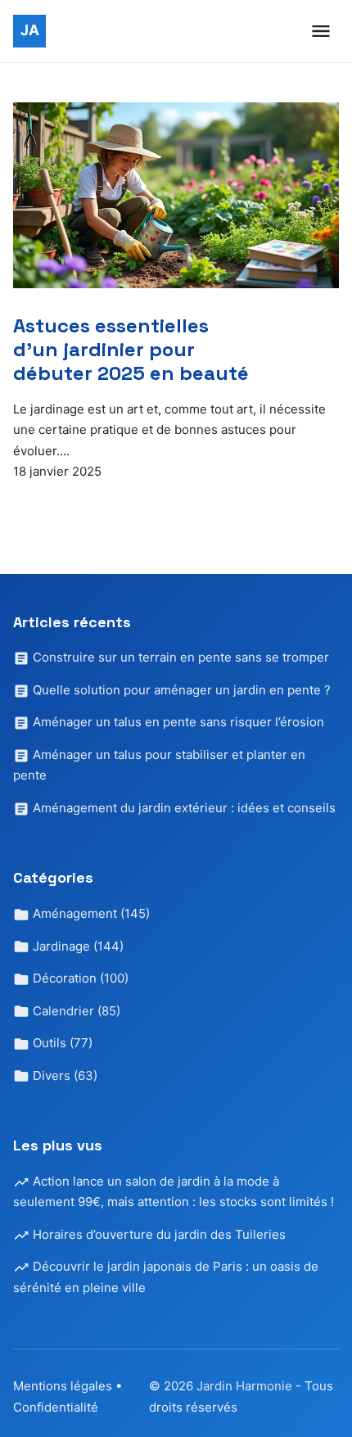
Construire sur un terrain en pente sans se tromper (179, 657)
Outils (61, 1043)
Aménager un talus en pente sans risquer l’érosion (176, 722)
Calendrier (74, 1011)
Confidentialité (55, 1407)
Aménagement (89, 913)
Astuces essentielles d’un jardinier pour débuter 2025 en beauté (131, 349)
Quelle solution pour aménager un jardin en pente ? (180, 690)
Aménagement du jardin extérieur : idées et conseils (182, 808)
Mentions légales (62, 1386)
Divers (63, 1075)
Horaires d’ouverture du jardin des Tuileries (157, 1234)
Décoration (79, 978)
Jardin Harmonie (246, 1386)
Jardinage (76, 946)
